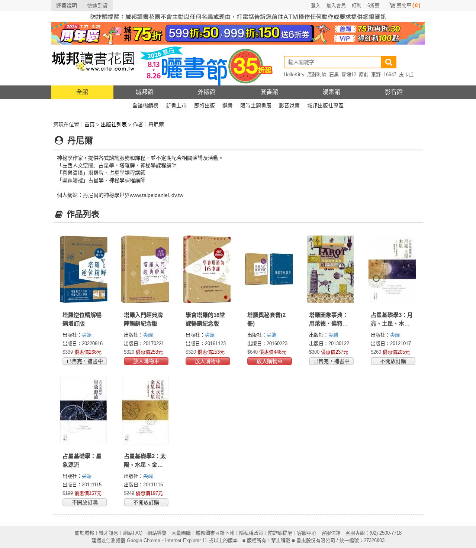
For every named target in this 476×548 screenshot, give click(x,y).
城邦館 (145, 92)
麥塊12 (348, 74)
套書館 (269, 92)
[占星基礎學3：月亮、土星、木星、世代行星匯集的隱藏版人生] (392, 269)
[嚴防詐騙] (238, 16)
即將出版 (204, 105)
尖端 (86, 335)
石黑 (334, 74)
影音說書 (289, 105)
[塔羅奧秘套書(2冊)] (269, 269)
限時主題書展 (255, 105)
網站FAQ (132, 533)
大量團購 (181, 533)
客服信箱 (331, 533)
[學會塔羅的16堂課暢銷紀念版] (207, 269)
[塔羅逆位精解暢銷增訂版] (84, 269)
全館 (82, 92)
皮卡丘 (406, 74)
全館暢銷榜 (145, 105)
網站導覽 (157, 533)
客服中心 (306, 533)
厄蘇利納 (317, 74)
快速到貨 (97, 6)
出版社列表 (114, 124)
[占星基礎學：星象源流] (84, 410)
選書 (227, 105)
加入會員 (336, 5)
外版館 (207, 92)
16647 (389, 74)
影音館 (394, 92)
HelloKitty (294, 74)
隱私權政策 (251, 533)
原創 (364, 74)
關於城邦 (84, 533)
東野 (376, 74)
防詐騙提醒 (280, 533)
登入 (316, 5)
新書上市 (176, 105)
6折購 (373, 5)
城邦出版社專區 (325, 105)
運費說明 (66, 6)
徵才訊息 (108, 533)
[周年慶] (238, 33)
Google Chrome (143, 540)
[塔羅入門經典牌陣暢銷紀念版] (145, 269)
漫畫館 (331, 92)
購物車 (408, 5)
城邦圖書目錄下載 (215, 533)
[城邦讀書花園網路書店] (93, 64)
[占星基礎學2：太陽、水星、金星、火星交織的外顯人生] (145, 410)
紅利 (356, 5)
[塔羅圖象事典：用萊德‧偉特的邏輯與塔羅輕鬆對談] (330, 269)
